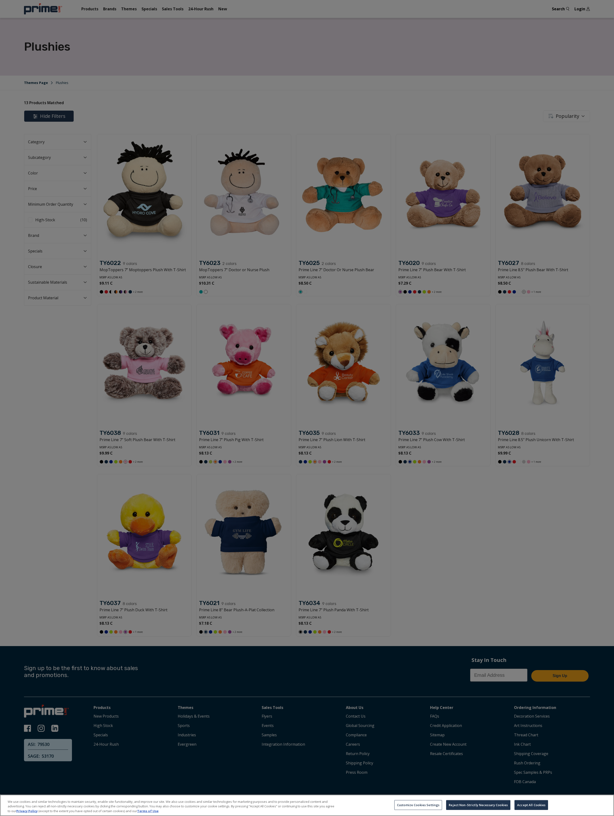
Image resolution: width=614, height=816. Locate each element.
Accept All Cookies (531, 805)
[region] (307, 805)
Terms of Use (148, 811)
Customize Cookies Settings (418, 805)
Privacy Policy (27, 811)
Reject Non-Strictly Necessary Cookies (478, 805)
